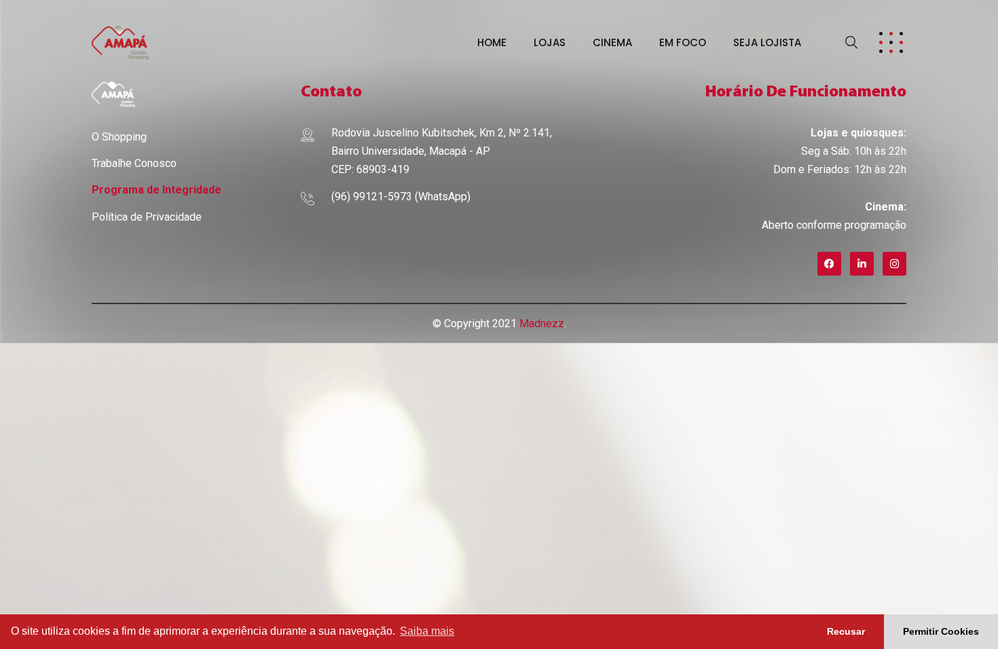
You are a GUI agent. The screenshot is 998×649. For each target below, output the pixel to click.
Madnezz (541, 323)
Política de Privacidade (147, 216)
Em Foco (682, 42)
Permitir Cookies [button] (941, 631)
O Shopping (119, 136)
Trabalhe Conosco (134, 163)
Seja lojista (767, 42)
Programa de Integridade (156, 189)
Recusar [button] (846, 631)
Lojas (550, 42)
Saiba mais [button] (427, 631)
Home (491, 42)
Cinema (612, 42)
